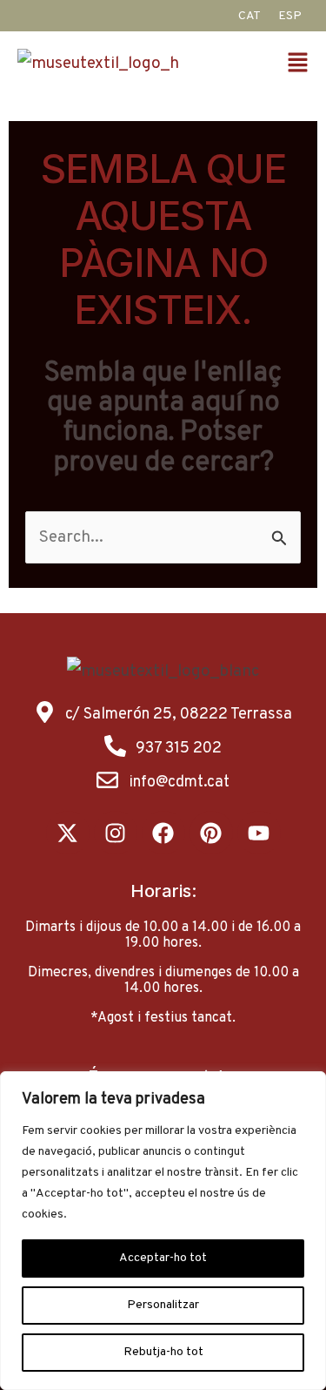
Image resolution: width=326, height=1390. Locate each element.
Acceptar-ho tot (163, 1258)
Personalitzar (163, 1305)
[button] (302, 64)
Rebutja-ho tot (163, 1352)
